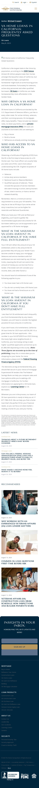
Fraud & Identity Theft (9, 745)
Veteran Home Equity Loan (10, 707)
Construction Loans (7, 675)
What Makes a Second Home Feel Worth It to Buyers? (16, 470)
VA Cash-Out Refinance (9, 681)
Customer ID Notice (16, 765)
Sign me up (19, 647)
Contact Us (5, 719)
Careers (4, 730)
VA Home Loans (6, 678)
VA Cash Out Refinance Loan (10, 704)
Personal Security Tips (9, 739)
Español (34, 2)
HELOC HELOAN (7, 710)
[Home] (11, 8)
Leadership (5, 722)
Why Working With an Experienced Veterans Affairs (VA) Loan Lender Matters (18, 523)
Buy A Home (5, 669)
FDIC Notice (29, 762)
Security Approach (7, 742)
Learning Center (6, 727)
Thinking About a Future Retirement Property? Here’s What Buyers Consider (18, 441)
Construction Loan (7, 696)
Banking (4, 684)
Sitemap (3, 768)
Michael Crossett (15, 21)
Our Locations (6, 725)
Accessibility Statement (18, 762)
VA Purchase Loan (7, 701)
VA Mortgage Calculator (9, 686)
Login (24, 2)
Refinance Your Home (8, 672)
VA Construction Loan (8, 698)
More (9, 768)
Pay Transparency (29, 765)
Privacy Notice (5, 765)
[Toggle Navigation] (36, 8)
